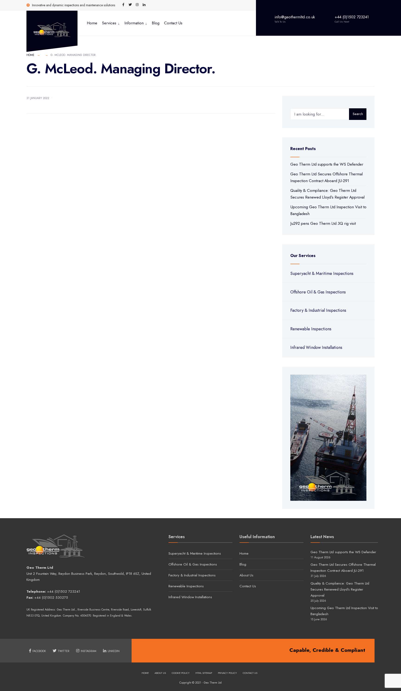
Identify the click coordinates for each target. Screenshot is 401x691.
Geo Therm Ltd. (66, 609)
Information (134, 23)
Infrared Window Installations (316, 347)
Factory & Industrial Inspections (318, 310)
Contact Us (173, 23)
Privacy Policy (227, 673)
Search (358, 113)
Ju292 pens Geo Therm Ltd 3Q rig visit (323, 223)
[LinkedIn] (144, 4)
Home (92, 23)
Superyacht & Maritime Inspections (321, 273)
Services (109, 23)
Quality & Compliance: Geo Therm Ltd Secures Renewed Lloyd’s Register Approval (339, 589)
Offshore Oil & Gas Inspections (318, 292)
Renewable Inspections (310, 329)
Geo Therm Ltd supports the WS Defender (326, 164)
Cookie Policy (181, 673)
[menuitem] (111, 23)
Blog (155, 23)
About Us (246, 575)
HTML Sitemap (203, 673)
